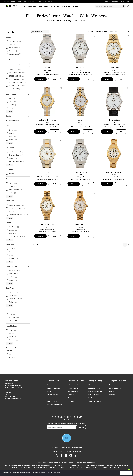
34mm (13, 136)
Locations (115, 1)
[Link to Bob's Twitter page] (57, 455)
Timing (13, 302)
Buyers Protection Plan (95, 391)
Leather (13, 255)
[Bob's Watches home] (10, 6)
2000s (13, 183)
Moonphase (14, 321)
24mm (13, 140)
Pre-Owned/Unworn (17, 237)
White (13, 174)
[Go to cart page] (128, 6)
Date (12, 45)
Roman (13, 330)
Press (48, 398)
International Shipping (115, 388)
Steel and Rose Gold (17, 162)
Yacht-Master (15, 48)
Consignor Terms (73, 388)
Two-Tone (14, 274)
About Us (49, 385)
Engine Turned (15, 299)
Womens (14, 120)
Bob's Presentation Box (19, 215)
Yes (11, 354)
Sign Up (122, 1)
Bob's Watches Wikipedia (54, 404)
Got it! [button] (126, 472)
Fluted (13, 296)
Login (127, 1)
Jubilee (13, 252)
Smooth (13, 292)
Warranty (112, 394)
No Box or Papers (17, 208)
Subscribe (81, 427)
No (12, 358)
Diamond (13, 340)
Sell (54, 79)
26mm (13, 130)
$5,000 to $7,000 (17, 76)
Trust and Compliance (53, 388)
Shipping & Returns (117, 381)
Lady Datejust (15, 41)
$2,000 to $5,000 (17, 73)
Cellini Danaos (15, 54)
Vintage (13, 230)
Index (12, 334)
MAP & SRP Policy (93, 394)
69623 (12, 102)
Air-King (13, 51)
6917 (12, 99)
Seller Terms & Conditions (75, 385)
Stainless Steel (16, 152)
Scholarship (71, 401)
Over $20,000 (15, 89)
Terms (61, 451)
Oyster (13, 249)
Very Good (14, 233)
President (13, 258)
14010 (12, 108)
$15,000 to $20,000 (17, 86)
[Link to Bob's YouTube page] (70, 455)
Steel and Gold (16, 155)
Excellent (14, 227)
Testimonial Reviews (94, 401)
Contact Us (107, 1)
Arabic (13, 337)
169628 (12, 105)
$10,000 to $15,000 (17, 82)
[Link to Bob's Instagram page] (65, 455)
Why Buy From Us (93, 385)
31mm (12, 133)
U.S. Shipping (113, 385)
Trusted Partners (52, 401)
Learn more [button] (56, 472)
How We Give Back (52, 394)
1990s (13, 187)
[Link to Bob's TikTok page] (75, 455)
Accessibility (77, 451)
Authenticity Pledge (94, 388)
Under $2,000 (15, 70)
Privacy (54, 451)
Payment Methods (73, 391)
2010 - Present (16, 190)
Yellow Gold (14, 158)
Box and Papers (16, 205)
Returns (111, 391)
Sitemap (68, 451)
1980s (12, 193)
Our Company (53, 381)
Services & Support (76, 381)
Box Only (14, 212)
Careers (49, 391)
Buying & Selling (95, 381)
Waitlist (40, 79)
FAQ (69, 398)
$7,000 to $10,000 (17, 79)
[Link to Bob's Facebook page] (61, 455)
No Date (14, 317)
